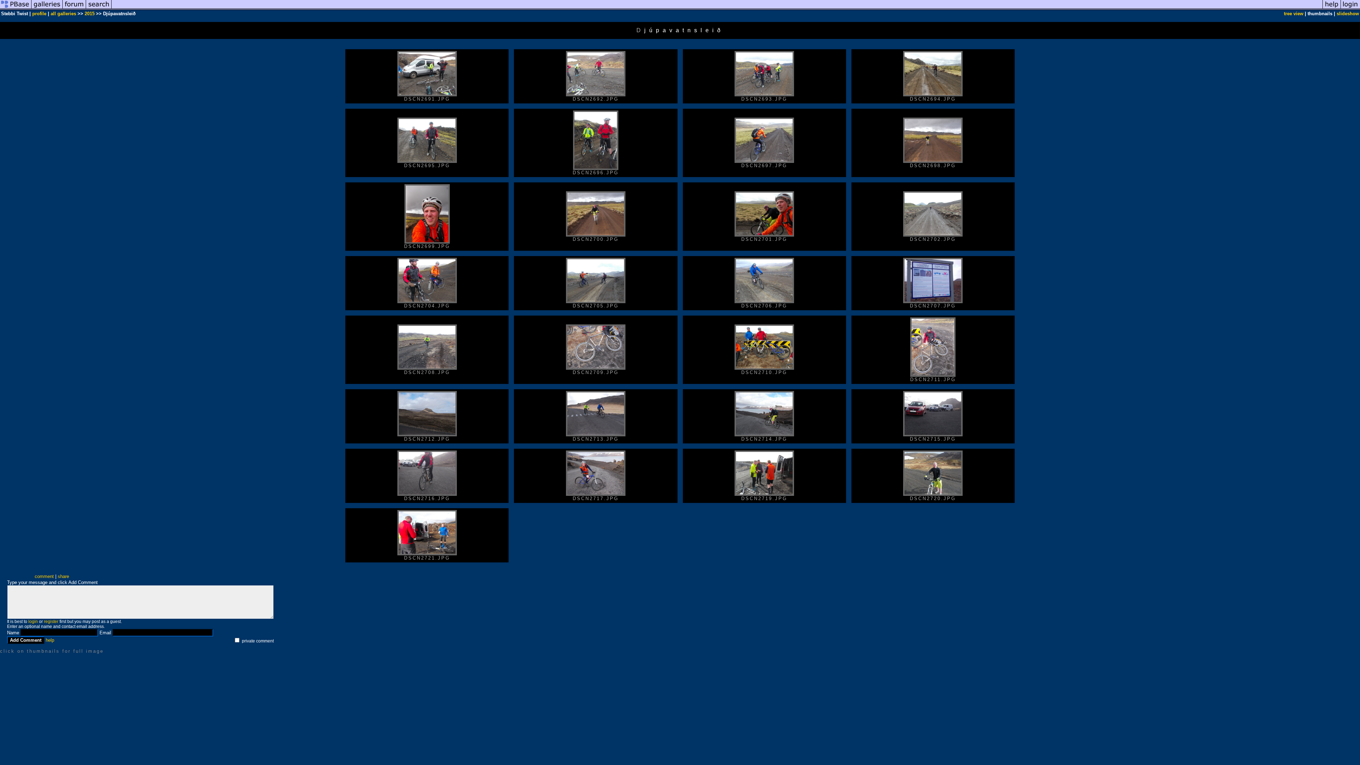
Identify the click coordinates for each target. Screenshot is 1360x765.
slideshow (1348, 13)
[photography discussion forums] (74, 8)
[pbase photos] (16, 8)
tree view (1293, 13)
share (63, 576)
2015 (90, 13)
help (50, 640)
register (51, 621)
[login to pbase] (1350, 8)
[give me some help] (1331, 8)
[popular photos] (717, 8)
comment (44, 576)
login (33, 621)
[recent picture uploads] (47, 8)
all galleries (63, 13)
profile (39, 13)
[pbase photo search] (99, 8)
